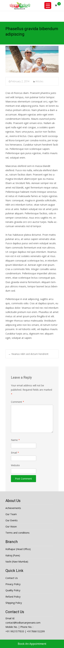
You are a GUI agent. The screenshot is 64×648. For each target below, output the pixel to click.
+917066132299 (36, 631)
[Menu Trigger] (47, 5)
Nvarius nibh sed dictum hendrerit (28, 354)
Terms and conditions (17, 532)
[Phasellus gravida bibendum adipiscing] (32, 59)
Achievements (13, 508)
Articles (39, 81)
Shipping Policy (13, 602)
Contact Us (11, 578)
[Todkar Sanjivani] (20, 5)
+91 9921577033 (14, 631)
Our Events (11, 520)
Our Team (11, 514)
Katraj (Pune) (12, 555)
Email (15, 452)
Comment (17, 401)
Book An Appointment (32, 644)
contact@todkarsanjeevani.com (22, 622)
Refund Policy (12, 596)
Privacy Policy (12, 584)
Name (15, 440)
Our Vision (11, 526)
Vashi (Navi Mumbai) (16, 561)
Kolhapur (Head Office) (18, 549)
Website (15, 465)
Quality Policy (12, 590)
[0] (56, 5)
